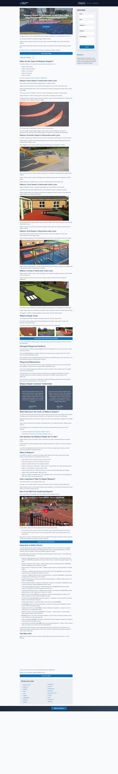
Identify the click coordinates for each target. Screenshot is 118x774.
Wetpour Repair (24, 50)
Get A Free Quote (46, 675)
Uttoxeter (25, 700)
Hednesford (50, 684)
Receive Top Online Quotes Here (46, 541)
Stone (43, 672)
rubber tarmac (44, 466)
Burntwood (50, 690)
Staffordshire (26, 697)
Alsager (34, 672)
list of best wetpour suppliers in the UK (43, 434)
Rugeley (25, 702)
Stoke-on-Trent (23, 672)
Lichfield (50, 695)
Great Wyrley (51, 688)
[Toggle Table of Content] (32, 58)
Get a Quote (46, 26)
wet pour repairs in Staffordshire (39, 78)
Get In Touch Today (46, 53)
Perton (49, 697)
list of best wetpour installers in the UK (41, 431)
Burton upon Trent (52, 693)
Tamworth (50, 701)
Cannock (50, 686)
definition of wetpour (26, 455)
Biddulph (39, 672)
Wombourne (51, 699)
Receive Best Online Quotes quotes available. (46, 338)
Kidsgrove (29, 672)
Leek (24, 693)
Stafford (25, 695)
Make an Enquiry (59, 708)
